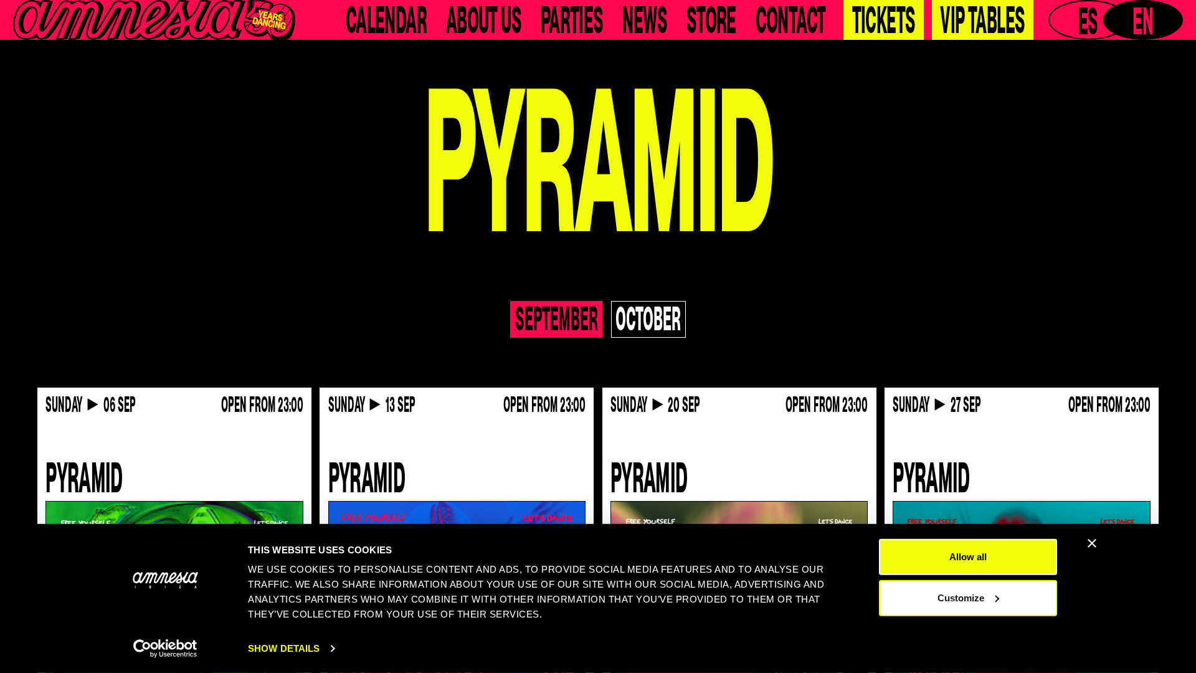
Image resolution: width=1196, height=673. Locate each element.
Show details (284, 648)
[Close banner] (1092, 543)
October (648, 319)
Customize (960, 597)
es (1088, 20)
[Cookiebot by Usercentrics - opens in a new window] (165, 648)
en (1142, 20)
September (556, 319)
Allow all (968, 556)
